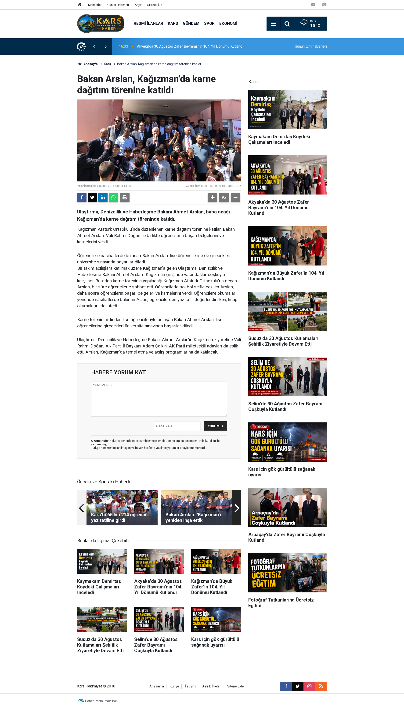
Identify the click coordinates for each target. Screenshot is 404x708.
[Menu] (273, 23)
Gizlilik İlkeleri (211, 686)
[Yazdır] (125, 197)
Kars (173, 23)
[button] (212, 197)
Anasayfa (90, 64)
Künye (174, 686)
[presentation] (94, 46)
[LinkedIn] (103, 197)
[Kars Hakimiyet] (100, 23)
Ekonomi (228, 23)
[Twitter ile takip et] (297, 686)
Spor (209, 23)
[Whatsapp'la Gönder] (113, 197)
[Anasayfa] (79, 5)
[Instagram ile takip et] (309, 686)
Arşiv (138, 5)
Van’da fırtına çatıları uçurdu (159, 46)
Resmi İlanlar (148, 23)
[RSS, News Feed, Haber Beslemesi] (321, 686)
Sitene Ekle (154, 5)
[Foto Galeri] (324, 4)
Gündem (191, 23)
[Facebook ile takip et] (286, 686)
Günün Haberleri (118, 5)
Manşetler (94, 5)
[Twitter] (92, 197)
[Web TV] (313, 4)
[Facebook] (82, 197)
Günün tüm (311, 46)
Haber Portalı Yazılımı (101, 701)
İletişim (190, 686)
